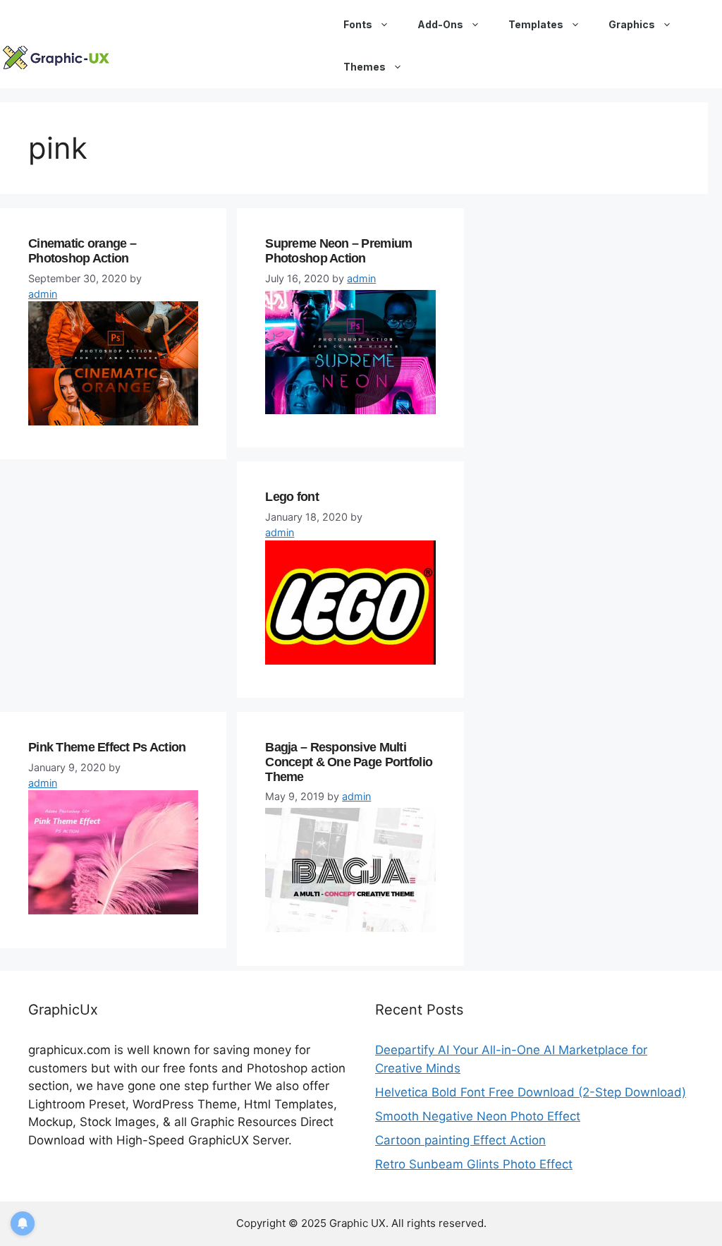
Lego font (292, 497)
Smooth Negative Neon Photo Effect (477, 1116)
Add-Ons (440, 24)
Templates (535, 24)
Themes (364, 67)
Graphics (631, 24)
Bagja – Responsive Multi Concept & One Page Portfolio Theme (348, 761)
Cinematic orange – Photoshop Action (82, 250)
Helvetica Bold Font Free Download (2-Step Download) (530, 1092)
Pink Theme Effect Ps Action (107, 747)
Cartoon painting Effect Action (460, 1140)
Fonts (357, 24)
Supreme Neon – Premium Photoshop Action (338, 250)
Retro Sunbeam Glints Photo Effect (474, 1164)
